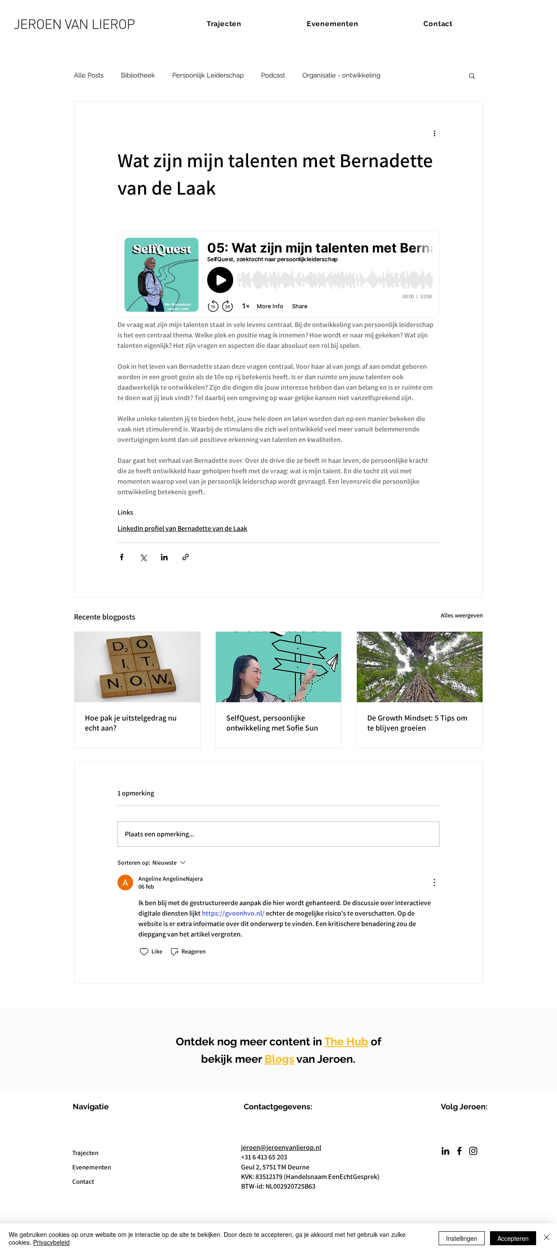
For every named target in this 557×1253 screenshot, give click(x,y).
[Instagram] (473, 1150)
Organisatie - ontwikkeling (341, 75)
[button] (472, 75)
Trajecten (85, 1153)
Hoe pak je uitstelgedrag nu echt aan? (131, 723)
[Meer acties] (434, 133)
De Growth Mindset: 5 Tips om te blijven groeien (417, 723)
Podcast (273, 75)
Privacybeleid (51, 1242)
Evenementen (91, 1167)
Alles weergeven (462, 615)
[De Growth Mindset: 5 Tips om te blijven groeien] (420, 667)
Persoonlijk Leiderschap (208, 75)
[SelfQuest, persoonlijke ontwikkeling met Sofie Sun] (279, 667)
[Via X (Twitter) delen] (143, 557)
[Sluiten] (546, 1238)
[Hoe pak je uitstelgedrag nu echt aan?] (137, 667)
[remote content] (278, 275)
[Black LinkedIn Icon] (445, 1150)
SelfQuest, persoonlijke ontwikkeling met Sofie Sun (272, 723)
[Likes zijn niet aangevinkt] (144, 951)
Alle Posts (89, 75)
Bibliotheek (138, 75)
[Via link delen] (185, 557)
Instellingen (461, 1238)
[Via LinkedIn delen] (164, 557)
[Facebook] (459, 1150)
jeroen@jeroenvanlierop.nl (281, 1147)
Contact (83, 1181)
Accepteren (513, 1238)
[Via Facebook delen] (121, 557)
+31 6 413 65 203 (264, 1157)
